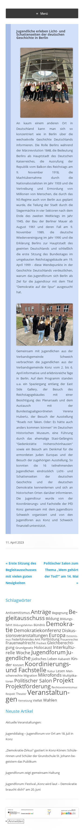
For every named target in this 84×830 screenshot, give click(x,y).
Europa (57, 635)
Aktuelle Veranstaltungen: (23, 722)
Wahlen (50, 700)
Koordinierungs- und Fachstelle (38, 667)
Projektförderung (28, 686)
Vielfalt (37, 700)
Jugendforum (48, 652)
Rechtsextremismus (64, 687)
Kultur (51, 671)
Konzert (18, 665)
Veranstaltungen (38, 696)
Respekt (10, 694)
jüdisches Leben (44, 658)
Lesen (60, 671)
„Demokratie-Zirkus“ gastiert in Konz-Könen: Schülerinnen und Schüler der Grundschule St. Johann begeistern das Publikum (41, 756)
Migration (30, 676)
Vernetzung (25, 700)
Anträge (41, 612)
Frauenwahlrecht (20, 642)
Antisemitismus (18, 612)
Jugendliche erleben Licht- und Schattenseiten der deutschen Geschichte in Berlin (40, 34)
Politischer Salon (33, 680)
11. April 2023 (15, 542)
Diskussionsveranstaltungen (41, 633)
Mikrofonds (50, 675)
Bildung (52, 618)
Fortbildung (50, 639)
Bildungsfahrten (23, 625)
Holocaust (43, 647)
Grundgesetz (24, 648)
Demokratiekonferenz (37, 630)
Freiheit (41, 643)
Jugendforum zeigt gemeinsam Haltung (33, 773)
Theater (21, 694)
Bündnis (39, 625)
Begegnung (60, 613)
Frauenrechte (69, 639)
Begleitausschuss (41, 615)
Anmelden (15, 821)
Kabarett (64, 659)
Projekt (63, 680)
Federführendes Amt (26, 639)
